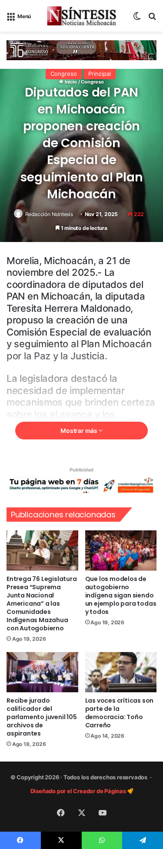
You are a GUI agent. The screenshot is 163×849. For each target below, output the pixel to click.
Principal (99, 73)
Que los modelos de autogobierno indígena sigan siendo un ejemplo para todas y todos (120, 595)
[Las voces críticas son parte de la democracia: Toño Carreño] (121, 672)
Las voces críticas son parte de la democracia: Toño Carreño (119, 713)
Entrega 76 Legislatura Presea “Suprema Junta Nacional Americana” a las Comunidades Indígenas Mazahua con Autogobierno (42, 604)
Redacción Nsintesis (49, 214)
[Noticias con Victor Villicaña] (81, 16)
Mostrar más (79, 430)
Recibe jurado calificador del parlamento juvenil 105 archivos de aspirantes (42, 717)
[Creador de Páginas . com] (81, 485)
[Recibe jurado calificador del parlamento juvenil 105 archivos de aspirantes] (42, 672)
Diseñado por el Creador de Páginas (78, 791)
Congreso (63, 73)
